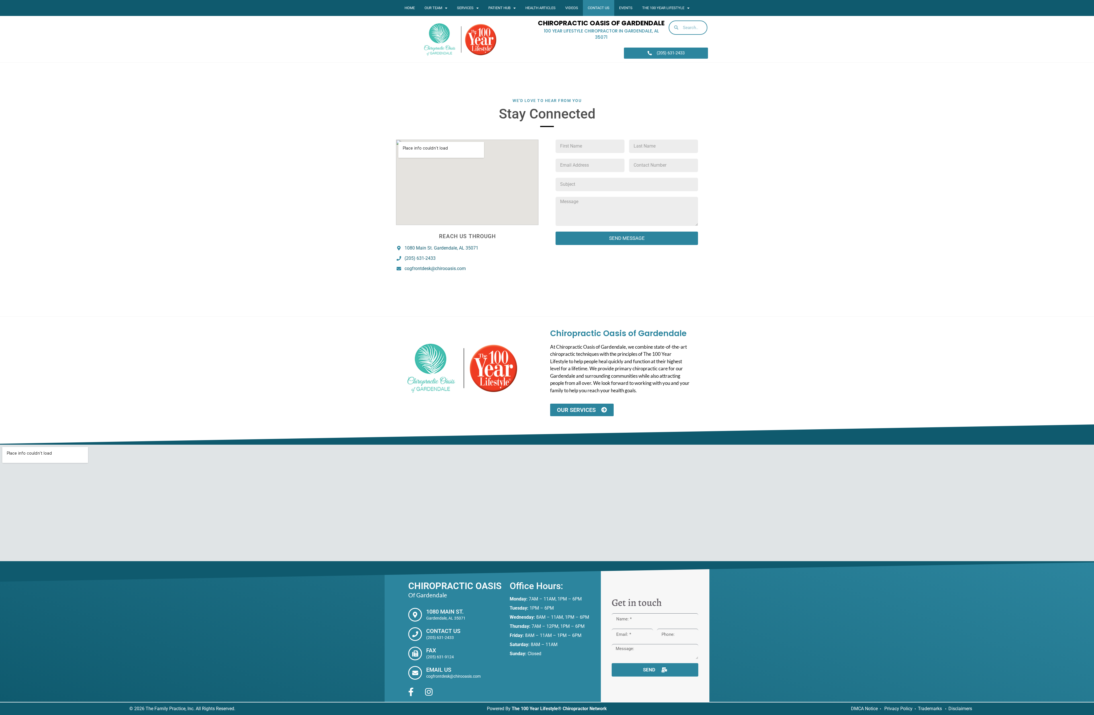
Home (410, 8)
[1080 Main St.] (415, 615)
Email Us (438, 669)
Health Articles (540, 8)
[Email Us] (415, 673)
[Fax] (415, 653)
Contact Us (598, 8)
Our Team (433, 8)
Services (465, 8)
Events (625, 8)
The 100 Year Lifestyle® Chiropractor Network (559, 708)
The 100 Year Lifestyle (663, 8)
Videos (571, 8)
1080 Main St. (445, 611)
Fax (431, 650)
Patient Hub (499, 8)
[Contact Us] (415, 634)
